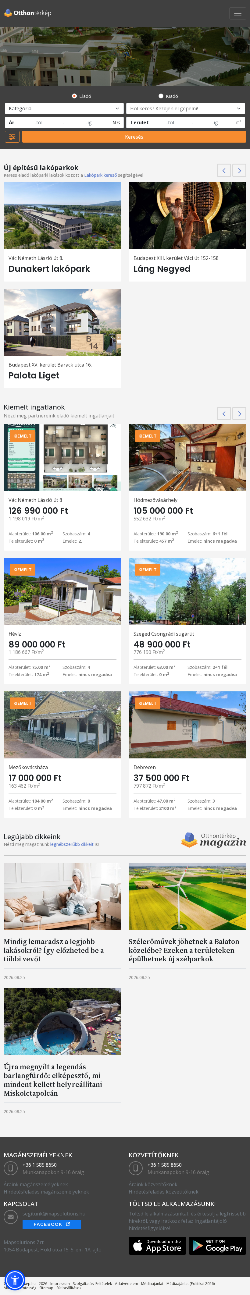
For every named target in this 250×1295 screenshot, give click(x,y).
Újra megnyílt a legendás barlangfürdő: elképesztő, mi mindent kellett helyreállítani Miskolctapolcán (53, 1080)
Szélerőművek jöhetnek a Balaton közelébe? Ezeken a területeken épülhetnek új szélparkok (184, 950)
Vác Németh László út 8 (35, 500)
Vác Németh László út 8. (36, 258)
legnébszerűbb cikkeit (72, 844)
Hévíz (15, 633)
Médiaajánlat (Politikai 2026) (190, 1283)
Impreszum (60, 1283)
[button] (15, 1280)
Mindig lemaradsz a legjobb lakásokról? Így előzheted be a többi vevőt (54, 950)
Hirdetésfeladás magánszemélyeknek (46, 1191)
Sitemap (46, 1287)
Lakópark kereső (100, 175)
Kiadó (172, 96)
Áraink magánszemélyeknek (36, 1184)
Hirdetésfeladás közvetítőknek (163, 1191)
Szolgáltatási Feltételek (92, 1283)
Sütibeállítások (68, 1287)
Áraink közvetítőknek (153, 1184)
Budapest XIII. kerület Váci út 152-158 (176, 258)
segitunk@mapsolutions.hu (54, 1213)
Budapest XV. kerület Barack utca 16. (50, 364)
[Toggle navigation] (237, 13)
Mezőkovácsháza (28, 767)
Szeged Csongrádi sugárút (164, 633)
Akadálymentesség (20, 1287)
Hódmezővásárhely (155, 500)
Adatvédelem (126, 1283)
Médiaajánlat (152, 1283)
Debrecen (145, 767)
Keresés (134, 136)
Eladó (85, 96)
